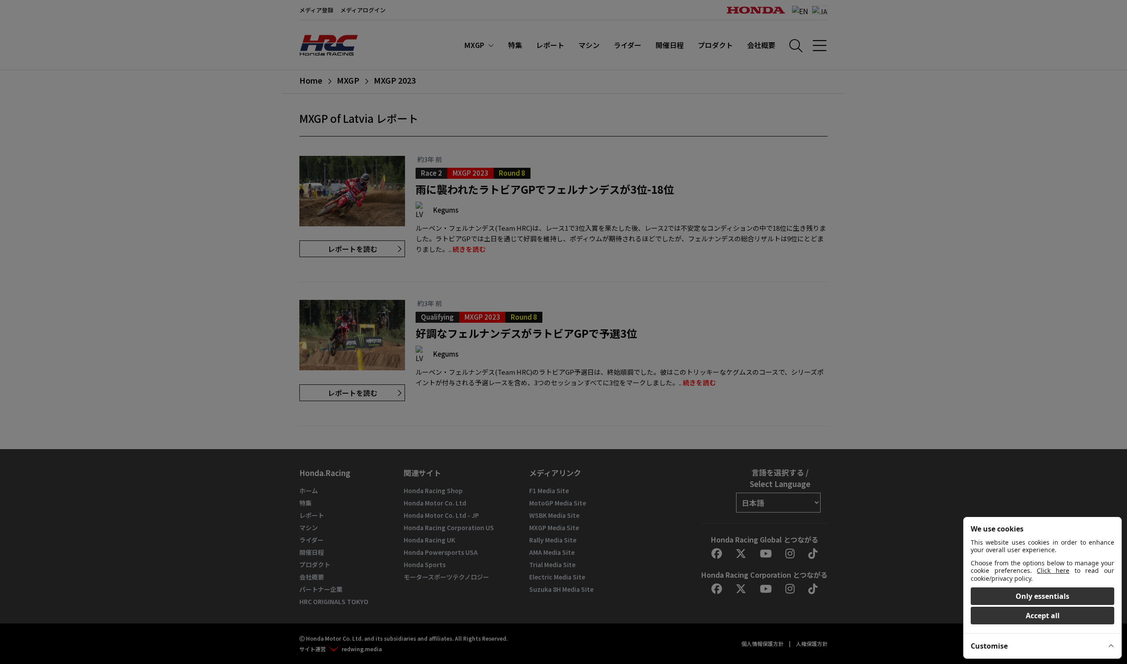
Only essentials (1042, 596)
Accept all (1043, 615)
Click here (1053, 570)
